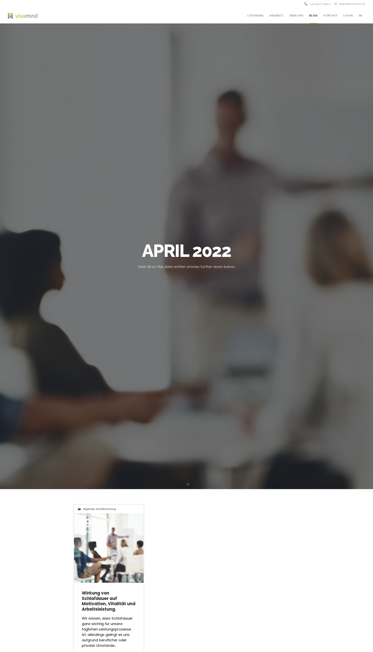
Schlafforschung (106, 509)
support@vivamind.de (352, 3)
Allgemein (89, 509)
